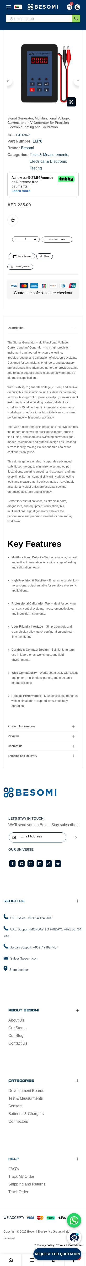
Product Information (21, 726)
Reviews (13, 736)
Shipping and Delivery (22, 756)
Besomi (27, 148)
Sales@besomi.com (24, 958)
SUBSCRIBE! (75, 838)
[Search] (76, 18)
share (46, 256)
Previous (7, 80)
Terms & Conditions (69, 1245)
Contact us (15, 746)
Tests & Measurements (49, 155)
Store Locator (18, 970)
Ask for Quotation (22, 267)
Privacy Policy (45, 1245)
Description (15, 328)
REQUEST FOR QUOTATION (57, 1254)
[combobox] (39, 19)
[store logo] (43, 7)
